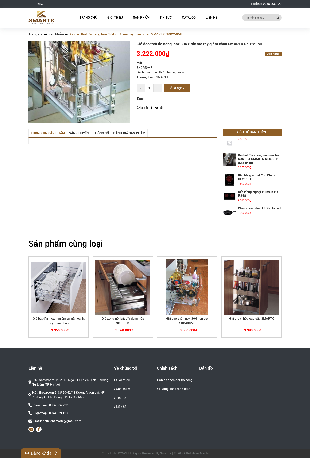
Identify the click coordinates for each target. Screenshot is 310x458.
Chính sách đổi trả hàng (175, 380)
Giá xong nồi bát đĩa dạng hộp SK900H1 (123, 321)
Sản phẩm (123, 389)
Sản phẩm (141, 17)
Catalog (189, 17)
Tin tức (166, 17)
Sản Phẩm (56, 34)
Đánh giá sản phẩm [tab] (129, 133)
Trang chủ (88, 17)
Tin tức (121, 398)
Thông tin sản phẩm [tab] (48, 133)
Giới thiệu (115, 17)
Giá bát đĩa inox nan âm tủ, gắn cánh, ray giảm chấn (59, 321)
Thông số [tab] (101, 133)
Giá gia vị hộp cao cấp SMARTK (251, 319)
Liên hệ (211, 17)
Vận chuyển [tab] (79, 133)
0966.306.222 (272, 4)
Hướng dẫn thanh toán (174, 389)
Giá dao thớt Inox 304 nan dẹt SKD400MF (187, 321)
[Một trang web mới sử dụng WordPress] (41, 17)
